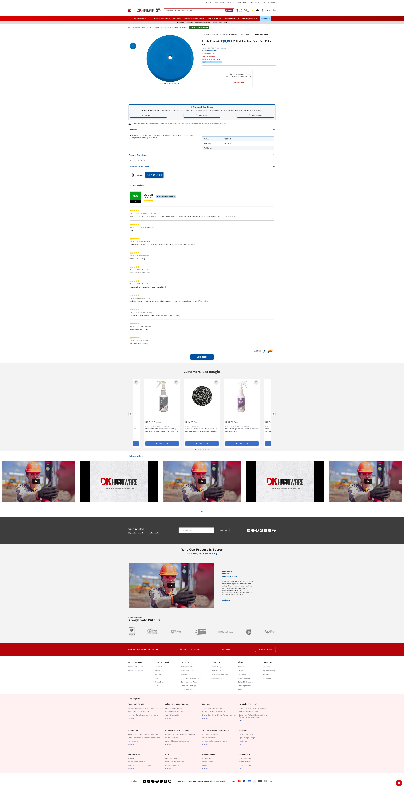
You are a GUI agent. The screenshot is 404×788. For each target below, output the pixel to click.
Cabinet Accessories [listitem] (172, 715)
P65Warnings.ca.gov (220, 124)
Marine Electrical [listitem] (245, 762)
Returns (157, 671)
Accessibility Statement (219, 674)
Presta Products (220, 48)
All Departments (187, 667)
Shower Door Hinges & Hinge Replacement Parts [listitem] (219, 715)
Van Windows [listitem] (133, 741)
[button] (129, 10)
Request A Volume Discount (194, 19)
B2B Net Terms (150, 115)
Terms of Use (216, 671)
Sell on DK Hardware (245, 682)
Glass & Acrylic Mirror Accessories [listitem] (140, 765)
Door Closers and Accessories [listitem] (138, 711)
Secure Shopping (161, 682)
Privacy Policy (216, 667)
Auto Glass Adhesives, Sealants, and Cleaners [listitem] (144, 738)
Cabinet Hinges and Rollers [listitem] (174, 711)
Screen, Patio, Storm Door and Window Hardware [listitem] (145, 708)
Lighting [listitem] (131, 758)
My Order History (269, 671)
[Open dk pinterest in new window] (274, 530)
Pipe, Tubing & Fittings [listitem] (247, 738)
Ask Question (257, 115)
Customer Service (230, 18)
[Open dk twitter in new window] (253, 530)
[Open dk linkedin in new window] (265, 530)
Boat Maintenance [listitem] (245, 758)
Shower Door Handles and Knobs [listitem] (213, 711)
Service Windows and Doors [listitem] (249, 711)
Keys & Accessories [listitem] (209, 738)
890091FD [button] (226, 40)
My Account (267, 667)
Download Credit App (188, 686)
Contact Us (158, 667)
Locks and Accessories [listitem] (210, 734)
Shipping (158, 674)
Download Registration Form (191, 678)
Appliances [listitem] (243, 741)
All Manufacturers (187, 671)
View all (131, 718)
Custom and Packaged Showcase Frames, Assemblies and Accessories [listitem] (253, 716)
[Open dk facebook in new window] (257, 530)
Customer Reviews (244, 678)
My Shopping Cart (269, 674)
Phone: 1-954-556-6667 (136, 671)
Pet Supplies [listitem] (206, 758)
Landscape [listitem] (206, 765)
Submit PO (230, 2)
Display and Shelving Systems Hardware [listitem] (253, 708)
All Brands (184, 674)
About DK (208, 2)
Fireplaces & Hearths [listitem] (172, 765)
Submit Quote (219, 2)
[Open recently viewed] (257, 10)
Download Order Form (189, 682)
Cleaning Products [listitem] (171, 738)
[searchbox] (199, 10)
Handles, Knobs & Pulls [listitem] (173, 708)
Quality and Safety (135, 617)
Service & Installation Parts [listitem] (174, 762)
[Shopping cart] (274, 10)
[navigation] (231, 18)
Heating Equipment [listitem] (172, 758)
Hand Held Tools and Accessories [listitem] (177, 741)
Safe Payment (204, 115)
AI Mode (229, 10)
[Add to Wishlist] (136, 382)
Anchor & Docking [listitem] (245, 765)
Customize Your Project (161, 19)
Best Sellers (177, 19)
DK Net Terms (241, 2)
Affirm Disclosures (217, 678)
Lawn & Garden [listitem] (207, 762)
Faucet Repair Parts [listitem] (246, 734)
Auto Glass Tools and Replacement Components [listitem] (145, 734)
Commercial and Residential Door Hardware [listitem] (143, 715)
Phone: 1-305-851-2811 (136, 667)
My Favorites (267, 678)
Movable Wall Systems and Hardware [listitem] (215, 741)
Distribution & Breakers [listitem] (136, 762)
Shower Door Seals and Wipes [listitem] (212, 708)
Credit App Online (187, 689)
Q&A (156, 686)
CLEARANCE (265, 19)
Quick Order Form (254, 2)
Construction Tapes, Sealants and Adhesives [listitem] (181, 734)
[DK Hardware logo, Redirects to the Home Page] (147, 10)
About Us (241, 667)
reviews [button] (217, 59)
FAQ (156, 678)
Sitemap (241, 689)
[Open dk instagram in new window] (261, 530)
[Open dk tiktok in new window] (269, 530)
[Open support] (399, 783)
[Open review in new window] (264, 351)
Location (241, 671)
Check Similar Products (199, 27)
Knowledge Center (244, 686)
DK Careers (242, 674)
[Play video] (36, 481)
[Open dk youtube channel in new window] (248, 530)
